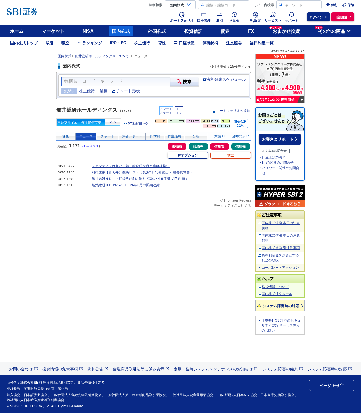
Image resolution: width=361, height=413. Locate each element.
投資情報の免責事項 (60, 369)
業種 (103, 91)
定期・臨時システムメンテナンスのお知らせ (213, 369)
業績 (218, 136)
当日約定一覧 (262, 42)
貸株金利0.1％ (240, 123)
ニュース (86, 136)
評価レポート (132, 136)
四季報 (155, 136)
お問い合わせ (21, 369)
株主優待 (142, 42)
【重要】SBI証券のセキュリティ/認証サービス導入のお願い (281, 325)
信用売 (240, 146)
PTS (112, 122)
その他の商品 (330, 30)
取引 (50, 42)
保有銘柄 (210, 42)
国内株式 (121, 31)
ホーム (17, 31)
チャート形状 (128, 91)
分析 (196, 136)
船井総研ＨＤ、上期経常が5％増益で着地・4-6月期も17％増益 (139, 179)
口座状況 (187, 42)
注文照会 (234, 42)
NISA (88, 31)
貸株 (162, 42)
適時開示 (239, 136)
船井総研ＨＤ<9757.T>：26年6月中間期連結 (126, 185)
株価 (65, 136)
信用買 (219, 146)
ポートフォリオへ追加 (233, 111)
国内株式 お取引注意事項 (281, 248)
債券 (225, 31)
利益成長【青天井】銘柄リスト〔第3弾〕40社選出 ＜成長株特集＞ (142, 172)
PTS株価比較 (138, 124)
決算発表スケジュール (226, 79)
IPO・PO (118, 42)
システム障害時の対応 (281, 305)
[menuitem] (332, 5)
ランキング (92, 42)
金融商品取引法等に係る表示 (138, 369)
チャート (107, 136)
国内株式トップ (24, 42)
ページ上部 (329, 385)
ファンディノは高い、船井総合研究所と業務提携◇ (131, 166)
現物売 (198, 146)
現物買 (177, 146)
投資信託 (193, 31)
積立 (65, 42)
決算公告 (95, 369)
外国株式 (157, 31)
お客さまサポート (278, 139)
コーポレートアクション (280, 268)
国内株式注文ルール (277, 294)
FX (251, 31)
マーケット (53, 31)
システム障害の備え (280, 369)
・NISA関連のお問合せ (276, 163)
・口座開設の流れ (272, 157)
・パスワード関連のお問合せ (279, 170)
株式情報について (275, 287)
